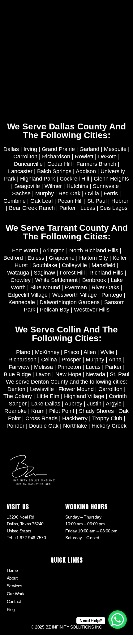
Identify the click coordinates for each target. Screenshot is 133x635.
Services (14, 585)
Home (12, 570)
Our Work (15, 593)
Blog (11, 609)
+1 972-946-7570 (30, 537)
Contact (14, 601)
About (12, 578)
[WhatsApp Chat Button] (117, 619)
